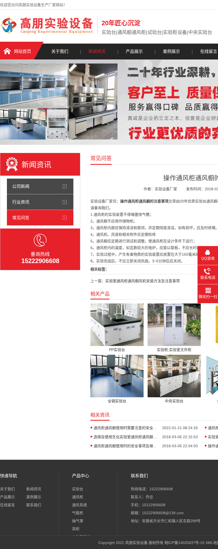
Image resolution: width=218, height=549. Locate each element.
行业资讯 (20, 202)
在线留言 (7, 505)
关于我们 (59, 51)
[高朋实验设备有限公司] (47, 33)
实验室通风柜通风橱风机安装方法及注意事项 (142, 281)
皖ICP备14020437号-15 (184, 542)
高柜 (75, 529)
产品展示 (134, 51)
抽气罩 (77, 521)
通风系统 (79, 505)
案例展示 (171, 51)
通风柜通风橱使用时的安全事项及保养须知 (125, 446)
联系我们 (33, 505)
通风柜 (77, 497)
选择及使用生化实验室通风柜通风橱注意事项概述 (125, 437)
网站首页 (22, 51)
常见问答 (20, 217)
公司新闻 (20, 186)
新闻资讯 (97, 51)
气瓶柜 (77, 513)
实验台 (77, 489)
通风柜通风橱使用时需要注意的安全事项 (125, 428)
